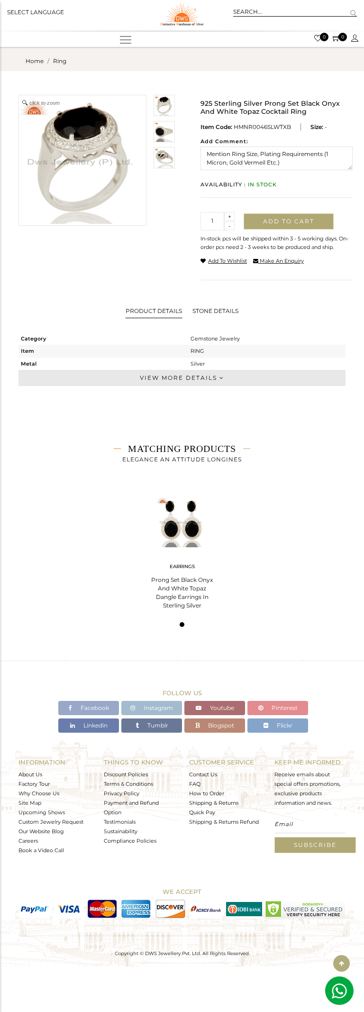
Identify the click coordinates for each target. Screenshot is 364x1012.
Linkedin (95, 725)
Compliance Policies (130, 840)
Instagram (157, 707)
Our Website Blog (41, 831)
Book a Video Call (41, 850)
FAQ (194, 784)
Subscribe (315, 844)
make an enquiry (281, 261)
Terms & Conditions (128, 784)
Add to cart (288, 221)
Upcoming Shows (41, 812)
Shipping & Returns (213, 803)
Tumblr (157, 725)
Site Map (29, 803)
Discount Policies (126, 774)
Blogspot (220, 725)
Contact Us (203, 774)
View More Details (179, 377)
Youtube (221, 707)
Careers (28, 840)
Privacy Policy (121, 793)
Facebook (94, 707)
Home (35, 60)
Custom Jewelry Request (50, 822)
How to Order (206, 793)
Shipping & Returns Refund (224, 822)
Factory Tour (34, 784)
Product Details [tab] (154, 310)
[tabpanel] (182, 549)
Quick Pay (202, 812)
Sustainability (120, 831)
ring (59, 60)
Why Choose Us (38, 793)
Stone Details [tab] (215, 310)
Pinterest (284, 707)
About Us (30, 774)
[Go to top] (341, 963)
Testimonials (120, 822)
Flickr (283, 725)
